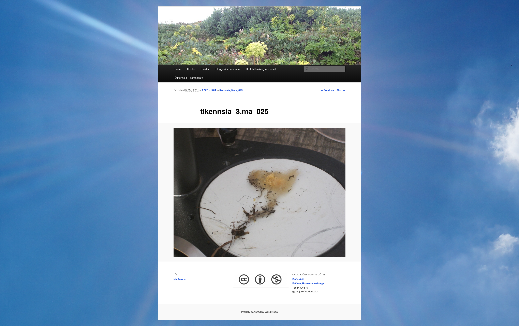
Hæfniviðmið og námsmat (261, 69)
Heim (178, 69)
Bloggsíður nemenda (228, 69)
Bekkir (205, 69)
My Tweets (180, 279)
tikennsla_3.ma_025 (231, 90)
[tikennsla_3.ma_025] (259, 192)
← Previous (327, 90)
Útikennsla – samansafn (189, 78)
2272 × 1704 (209, 90)
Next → (341, 90)
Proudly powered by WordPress (259, 312)
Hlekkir (191, 69)
